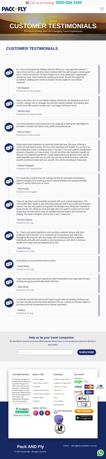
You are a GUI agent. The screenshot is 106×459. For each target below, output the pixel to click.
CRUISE (36, 401)
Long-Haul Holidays (42, 394)
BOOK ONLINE (39, 379)
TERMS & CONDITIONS (63, 383)
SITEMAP (37, 387)
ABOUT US (58, 390)
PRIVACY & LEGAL (61, 387)
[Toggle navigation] (102, 9)
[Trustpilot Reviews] (22, 411)
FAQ (56, 397)
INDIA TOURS (38, 397)
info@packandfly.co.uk (84, 446)
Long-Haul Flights (41, 390)
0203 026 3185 (69, 3)
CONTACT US (60, 394)
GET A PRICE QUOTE (41, 383)
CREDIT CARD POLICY (62, 379)
